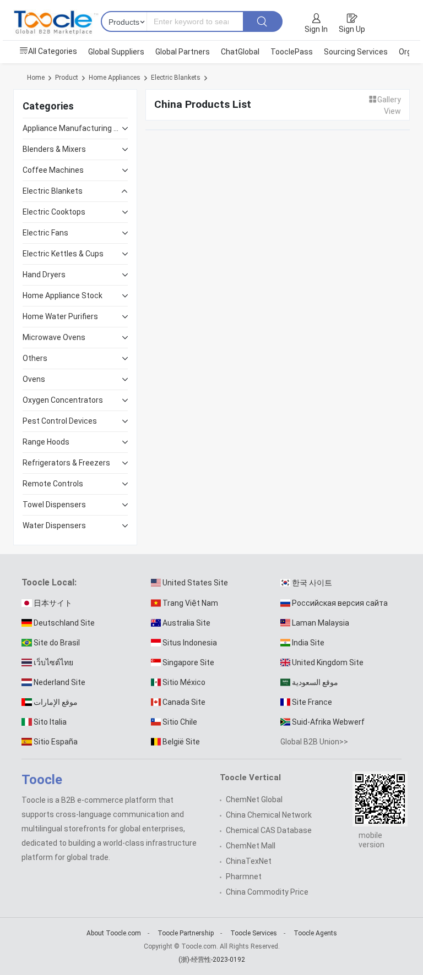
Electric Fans (45, 232)
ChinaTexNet (249, 861)
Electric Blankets (175, 77)
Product (66, 77)
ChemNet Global (254, 799)
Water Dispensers (54, 525)
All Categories (52, 51)
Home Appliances (114, 77)
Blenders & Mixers (54, 149)
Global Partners (182, 51)
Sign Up (352, 29)
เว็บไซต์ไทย (53, 662)
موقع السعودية (315, 682)
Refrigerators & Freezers (66, 462)
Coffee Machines (53, 170)
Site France (312, 702)
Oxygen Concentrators (63, 400)
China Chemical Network (269, 814)
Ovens (34, 379)
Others (35, 358)
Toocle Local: (49, 582)
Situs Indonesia (189, 642)
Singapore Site (188, 662)
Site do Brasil (57, 642)
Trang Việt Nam (190, 603)
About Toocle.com (113, 933)
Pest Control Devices (60, 421)
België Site (181, 741)
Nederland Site (59, 682)
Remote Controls (53, 483)
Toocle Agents (315, 933)
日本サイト (53, 603)
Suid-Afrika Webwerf (328, 721)
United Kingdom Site (328, 662)
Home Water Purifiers (60, 316)
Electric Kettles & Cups (63, 253)
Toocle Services (253, 933)
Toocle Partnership (186, 933)
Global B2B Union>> (314, 741)
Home (36, 77)
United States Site (195, 582)
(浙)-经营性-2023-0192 (211, 959)
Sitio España (56, 741)
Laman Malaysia (320, 622)
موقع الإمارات (56, 702)
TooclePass (291, 51)
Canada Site (183, 702)
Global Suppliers (116, 51)
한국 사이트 (312, 582)
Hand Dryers (44, 274)
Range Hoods (46, 441)
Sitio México (183, 682)
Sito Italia (50, 721)
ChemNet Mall (250, 845)
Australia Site (186, 622)
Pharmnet (244, 876)
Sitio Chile (179, 721)
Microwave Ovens (54, 337)
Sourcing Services (356, 51)
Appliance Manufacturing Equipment (72, 128)
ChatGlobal (240, 51)
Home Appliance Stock (62, 295)
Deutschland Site (64, 622)
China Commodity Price (267, 892)
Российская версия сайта (340, 603)
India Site (308, 642)
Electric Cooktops (54, 211)
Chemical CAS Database (269, 830)
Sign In (316, 29)
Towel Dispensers (54, 504)
